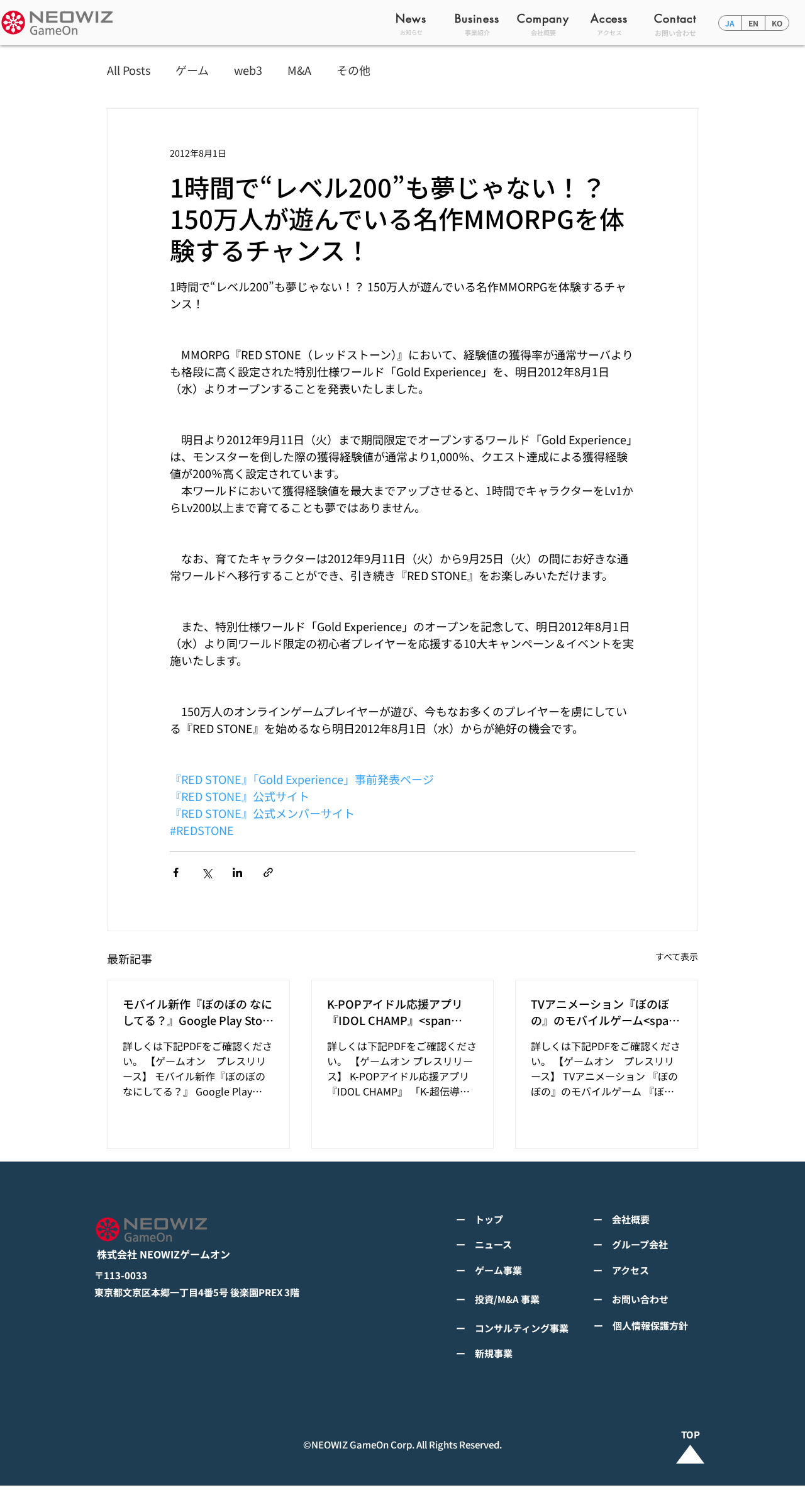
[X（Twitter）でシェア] (207, 872)
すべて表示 (676, 956)
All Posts (128, 70)
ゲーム (192, 70)
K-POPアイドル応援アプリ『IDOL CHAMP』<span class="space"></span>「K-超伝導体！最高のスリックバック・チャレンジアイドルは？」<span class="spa (400, 1011)
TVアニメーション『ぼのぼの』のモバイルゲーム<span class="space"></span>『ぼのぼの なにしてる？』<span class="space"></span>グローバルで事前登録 (604, 1011)
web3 (248, 70)
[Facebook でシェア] (176, 872)
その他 (353, 70)
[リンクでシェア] (268, 872)
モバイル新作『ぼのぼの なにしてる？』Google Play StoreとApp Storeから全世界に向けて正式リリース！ (198, 1011)
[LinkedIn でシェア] (237, 872)
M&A (299, 70)
